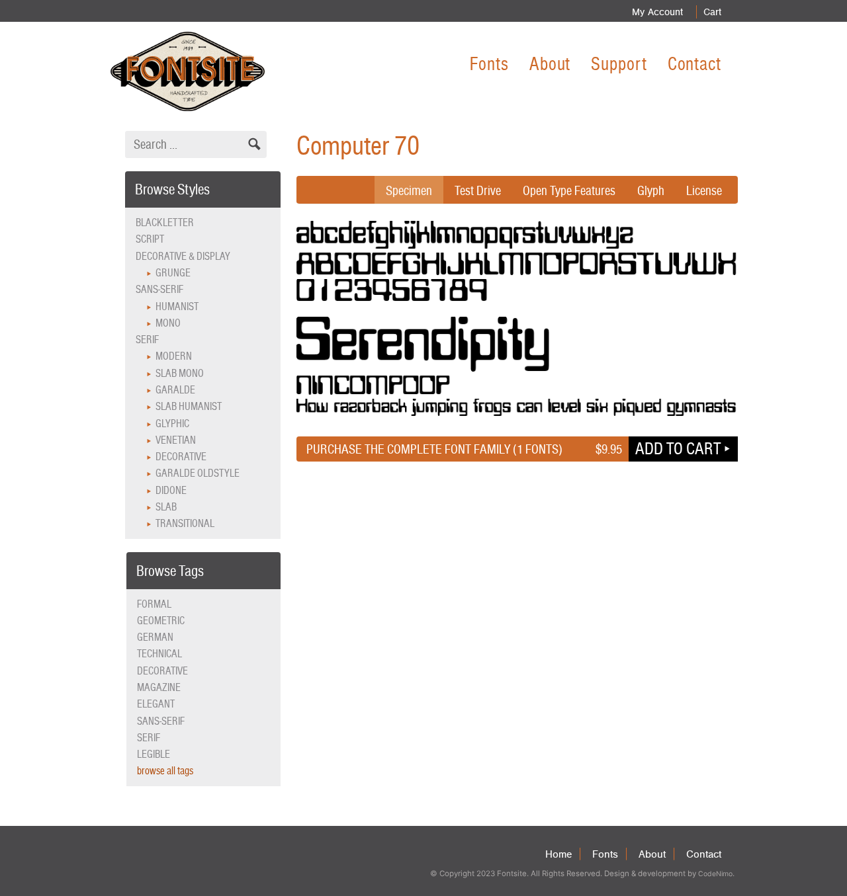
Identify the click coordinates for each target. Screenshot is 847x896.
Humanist (177, 306)
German (155, 637)
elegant (156, 704)
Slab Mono (180, 373)
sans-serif (161, 721)
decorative (162, 671)
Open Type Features (569, 190)
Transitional (185, 523)
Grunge (173, 272)
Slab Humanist (189, 406)
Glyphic (172, 423)
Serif (147, 339)
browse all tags (165, 770)
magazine (159, 687)
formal (154, 604)
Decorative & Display (183, 256)
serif (148, 737)
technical (159, 653)
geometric (161, 620)
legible (153, 754)
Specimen (409, 190)
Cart (712, 12)
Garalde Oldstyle (198, 473)
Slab (166, 507)
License (704, 190)
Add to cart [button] (678, 448)
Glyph (650, 190)
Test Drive (478, 190)
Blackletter (165, 222)
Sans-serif (159, 289)
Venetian (176, 440)
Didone (171, 490)
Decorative (181, 456)
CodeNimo (715, 874)
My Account (657, 12)
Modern (174, 356)
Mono (168, 323)
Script (150, 239)
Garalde (175, 390)
